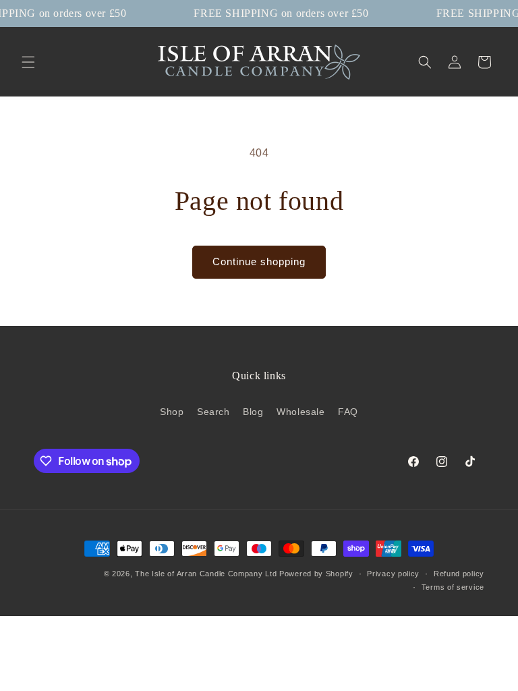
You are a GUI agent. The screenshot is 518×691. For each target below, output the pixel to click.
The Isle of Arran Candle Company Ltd (206, 574)
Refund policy (459, 574)
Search (213, 411)
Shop (171, 411)
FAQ (348, 411)
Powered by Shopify (316, 574)
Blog (253, 411)
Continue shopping (259, 261)
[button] (28, 62)
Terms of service (453, 587)
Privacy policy (393, 574)
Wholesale (300, 411)
